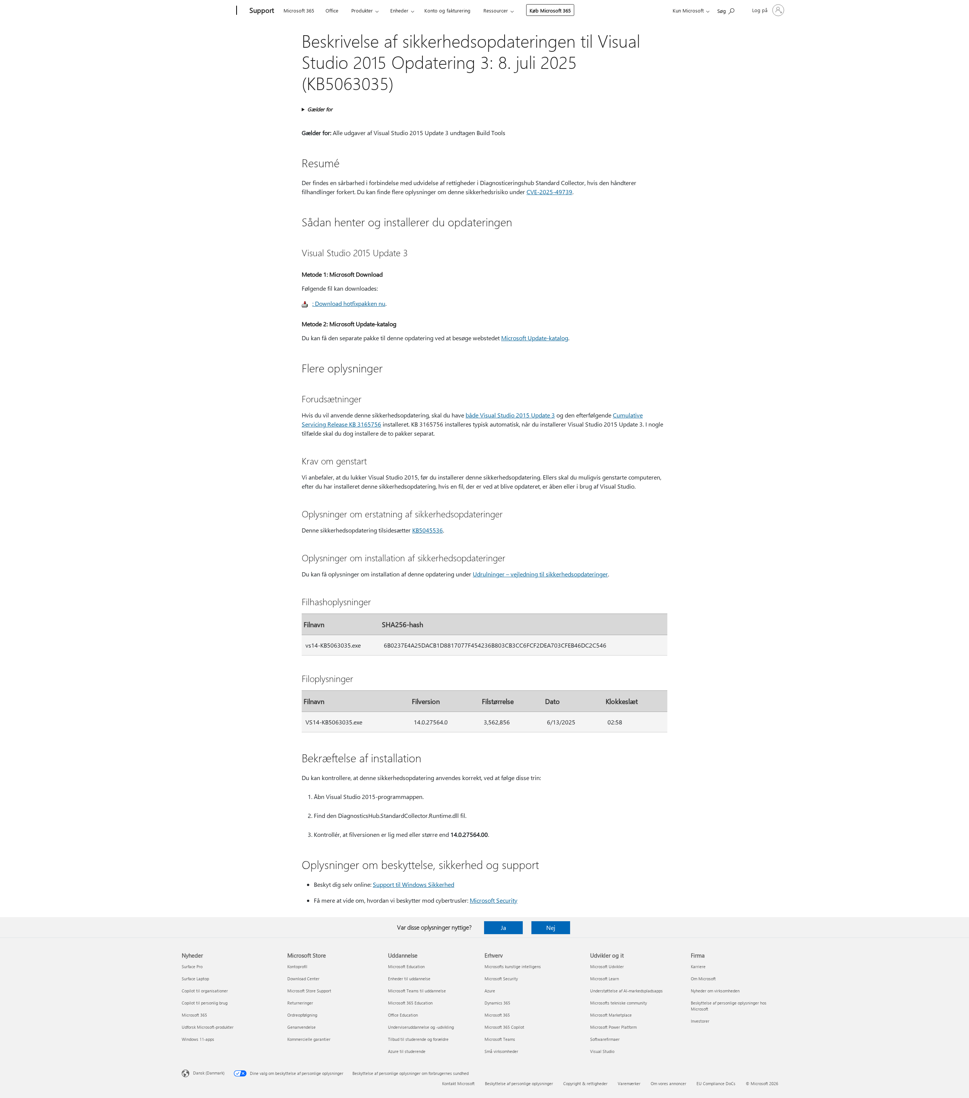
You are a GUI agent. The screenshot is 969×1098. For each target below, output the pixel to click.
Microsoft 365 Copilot (504, 1027)
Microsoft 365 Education (410, 1003)
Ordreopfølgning (302, 1015)
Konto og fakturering (447, 10)
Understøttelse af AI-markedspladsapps (626, 991)
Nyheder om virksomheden (715, 991)
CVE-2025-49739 (549, 192)
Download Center (303, 978)
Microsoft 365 (299, 10)
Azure (489, 991)
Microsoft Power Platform (613, 1027)
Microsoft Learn (604, 978)
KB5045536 (427, 530)
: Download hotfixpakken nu (348, 303)
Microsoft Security (493, 900)
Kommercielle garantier (308, 1039)
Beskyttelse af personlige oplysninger (519, 1083)
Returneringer (300, 1003)
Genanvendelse (301, 1027)
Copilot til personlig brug (204, 1003)
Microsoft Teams (499, 1039)
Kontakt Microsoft (458, 1083)
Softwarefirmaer (605, 1039)
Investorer (700, 1021)
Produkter (362, 10)
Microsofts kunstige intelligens (512, 966)
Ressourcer (495, 10)
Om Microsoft (703, 978)
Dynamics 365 (497, 1003)
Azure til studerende (406, 1051)
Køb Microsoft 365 (550, 10)
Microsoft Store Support (309, 991)
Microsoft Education (406, 966)
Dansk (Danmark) (208, 1073)
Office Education (403, 1015)
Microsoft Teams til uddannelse (417, 991)
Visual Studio (602, 1051)
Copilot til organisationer (205, 991)
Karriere (698, 966)
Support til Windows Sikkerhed (413, 884)
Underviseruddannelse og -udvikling (421, 1027)
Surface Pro (192, 966)
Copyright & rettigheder (585, 1083)
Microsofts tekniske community (618, 1003)
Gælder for (319, 109)
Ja (503, 927)
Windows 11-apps (198, 1039)
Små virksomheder (501, 1051)
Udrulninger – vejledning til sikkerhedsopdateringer (540, 574)
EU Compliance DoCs (715, 1083)
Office (332, 10)
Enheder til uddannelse (409, 978)
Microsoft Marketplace (611, 1015)
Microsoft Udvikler (607, 966)
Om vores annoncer (668, 1083)
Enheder (399, 10)
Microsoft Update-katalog (534, 338)
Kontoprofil (297, 966)
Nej (550, 927)
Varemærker (629, 1083)
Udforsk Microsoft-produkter (208, 1027)
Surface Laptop (195, 978)
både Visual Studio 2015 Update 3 (510, 415)
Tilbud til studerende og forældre (418, 1039)
